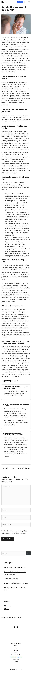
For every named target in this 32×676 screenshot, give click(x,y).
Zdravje (6, 609)
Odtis (16, 648)
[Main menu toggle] (29, 2)
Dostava (16, 661)
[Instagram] (17, 627)
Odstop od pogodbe (16, 657)
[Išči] (28, 553)
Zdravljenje (7, 606)
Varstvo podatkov (16, 643)
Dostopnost (16, 659)
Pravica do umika (16, 655)
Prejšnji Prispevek (8, 468)
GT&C (16, 645)
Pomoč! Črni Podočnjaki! (11, 579)
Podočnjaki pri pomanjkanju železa (15, 567)
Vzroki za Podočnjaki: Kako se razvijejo (16, 583)
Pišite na (16, 650)
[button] (20, 2)
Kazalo (16, 652)
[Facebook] (15, 627)
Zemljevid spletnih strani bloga (11, 617)
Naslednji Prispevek (24, 468)
